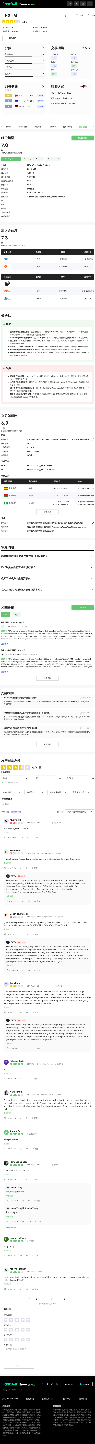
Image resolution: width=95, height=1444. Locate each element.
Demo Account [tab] (53, 159)
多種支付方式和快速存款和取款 (13, 245)
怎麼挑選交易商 (49, 1398)
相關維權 (52, 127)
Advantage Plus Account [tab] (33, 159)
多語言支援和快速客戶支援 (11, 431)
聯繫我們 (83, 1398)
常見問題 (37, 127)
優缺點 (8, 127)
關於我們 (30, 1398)
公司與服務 (22, 127)
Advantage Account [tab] (10, 159)
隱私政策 (67, 1398)
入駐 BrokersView (10, 1398)
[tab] (47, 556)
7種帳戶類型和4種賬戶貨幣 (11, 153)
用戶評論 (83, 127)
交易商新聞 (67, 127)
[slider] (11, 21)
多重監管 (8, 90)
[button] (83, 3)
